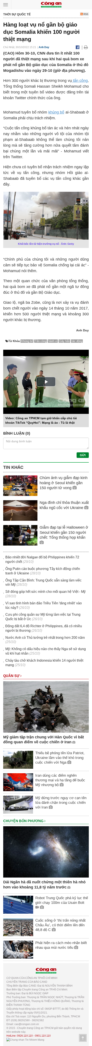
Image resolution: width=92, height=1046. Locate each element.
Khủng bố (27, 341)
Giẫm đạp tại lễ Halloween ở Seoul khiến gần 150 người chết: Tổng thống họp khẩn (64, 532)
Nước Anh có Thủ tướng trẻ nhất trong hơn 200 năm (45, 637)
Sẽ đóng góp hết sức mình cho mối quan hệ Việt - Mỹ (45, 591)
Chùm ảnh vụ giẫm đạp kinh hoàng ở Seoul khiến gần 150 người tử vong (64, 483)
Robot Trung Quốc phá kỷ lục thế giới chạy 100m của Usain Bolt (61, 900)
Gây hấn (64, 341)
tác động (77, 341)
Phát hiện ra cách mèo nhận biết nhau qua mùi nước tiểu (61, 945)
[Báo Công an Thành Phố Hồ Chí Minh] (51, 4)
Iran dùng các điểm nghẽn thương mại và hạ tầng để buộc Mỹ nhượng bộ (60, 780)
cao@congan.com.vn (26, 1024)
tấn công (80, 80)
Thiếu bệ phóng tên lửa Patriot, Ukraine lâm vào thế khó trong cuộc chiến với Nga (60, 757)
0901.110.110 (43, 1035)
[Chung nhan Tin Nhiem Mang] (25, 1039)
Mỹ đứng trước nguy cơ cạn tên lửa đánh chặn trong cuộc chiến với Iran (60, 802)
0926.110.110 (25, 1035)
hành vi (52, 341)
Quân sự (11, 676)
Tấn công (40, 341)
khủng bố (56, 112)
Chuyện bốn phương (23, 821)
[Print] (86, 47)
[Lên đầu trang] (83, 1038)
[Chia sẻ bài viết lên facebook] (77, 47)
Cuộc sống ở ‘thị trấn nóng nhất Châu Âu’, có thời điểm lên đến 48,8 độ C (60, 925)
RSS (85, 14)
